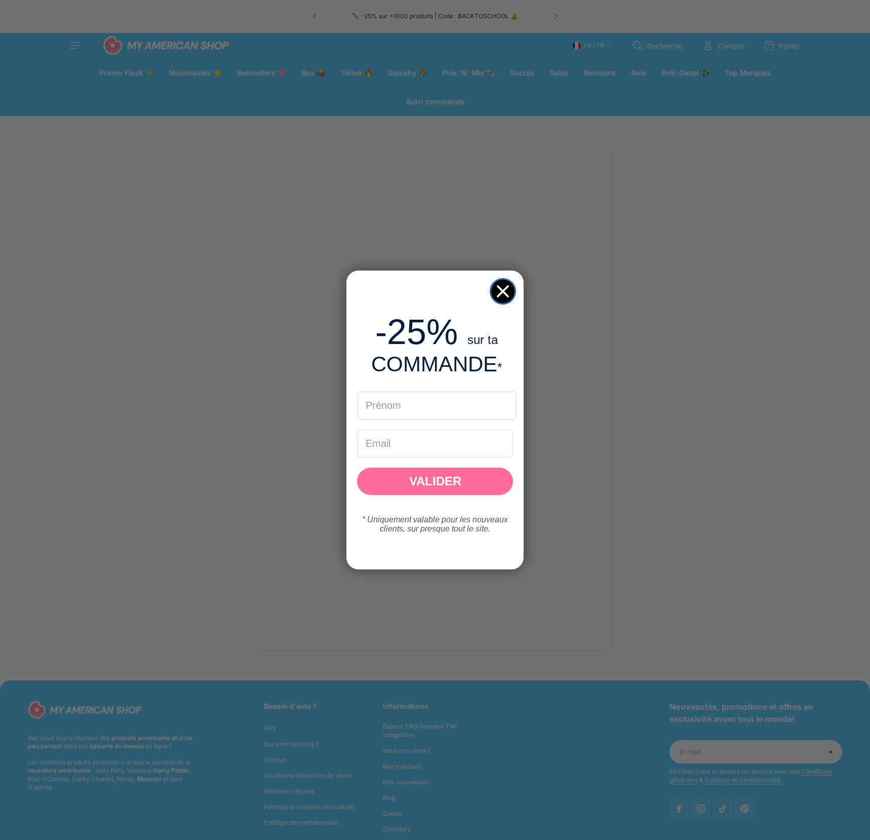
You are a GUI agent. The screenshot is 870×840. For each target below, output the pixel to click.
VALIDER (435, 481)
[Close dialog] (503, 291)
